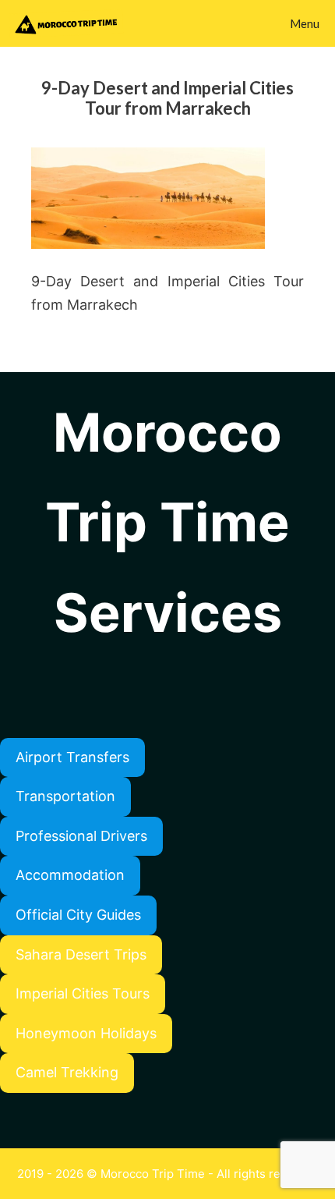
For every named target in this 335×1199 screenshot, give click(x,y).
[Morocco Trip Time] (70, 23)
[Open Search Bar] (239, 23)
